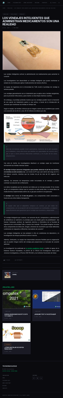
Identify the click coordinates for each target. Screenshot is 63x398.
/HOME (3, 8)
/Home (8, 2)
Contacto (4, 388)
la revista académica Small (34, 248)
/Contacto (44, 2)
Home (3, 378)
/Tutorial (7, 344)
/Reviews (37, 2)
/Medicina (9, 8)
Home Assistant (6, 383)
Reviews (4, 385)
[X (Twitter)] (37, 378)
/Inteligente (13, 14)
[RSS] (41, 378)
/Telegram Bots (17, 2)
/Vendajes (22, 14)
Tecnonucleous (9, 366)
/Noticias (7, 311)
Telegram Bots (6, 380)
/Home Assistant (27, 2)
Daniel (14, 274)
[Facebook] (33, 378)
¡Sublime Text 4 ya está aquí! (45, 314)
